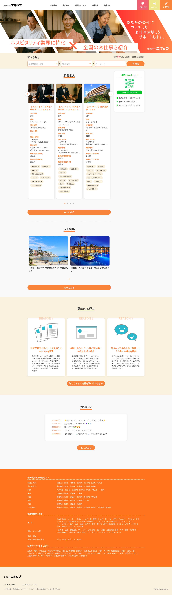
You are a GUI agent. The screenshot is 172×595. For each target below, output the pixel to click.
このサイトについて (29, 584)
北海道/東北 (32, 483)
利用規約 (16, 589)
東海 (29, 493)
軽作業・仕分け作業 (64, 539)
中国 (29, 500)
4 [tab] (73, 204)
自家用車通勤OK (60, 555)
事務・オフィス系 (34, 531)
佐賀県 (66, 507)
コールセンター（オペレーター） (109, 532)
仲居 (78, 521)
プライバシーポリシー (28, 589)
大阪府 (72, 497)
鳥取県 (59, 500)
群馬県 (88, 490)
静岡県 (59, 493)
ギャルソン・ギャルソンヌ (128, 519)
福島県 (99, 483)
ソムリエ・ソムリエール (66, 521)
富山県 (79, 486)
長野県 (66, 486)
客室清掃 (111, 524)
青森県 (66, 483)
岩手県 (72, 483)
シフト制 (106, 553)
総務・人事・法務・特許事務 (125, 530)
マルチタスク (62, 519)
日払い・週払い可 (127, 551)
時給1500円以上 (40, 551)
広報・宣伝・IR (74, 532)
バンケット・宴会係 (75, 526)
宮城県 (79, 483)
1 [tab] (65, 204)
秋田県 (86, 483)
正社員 (29, 551)
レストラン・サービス (108, 519)
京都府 (66, 497)
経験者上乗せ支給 (90, 551)
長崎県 (72, 507)
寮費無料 (79, 551)
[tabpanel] (41, 141)
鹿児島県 (100, 507)
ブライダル (133, 524)
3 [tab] (70, 204)
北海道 (59, 483)
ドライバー (77, 539)
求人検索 (53, 5)
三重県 (79, 493)
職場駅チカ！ (60, 553)
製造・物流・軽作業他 (36, 539)
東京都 (67, 490)
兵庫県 (79, 497)
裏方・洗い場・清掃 (99, 524)
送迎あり (84, 555)
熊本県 (79, 507)
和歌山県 (94, 497)
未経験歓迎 (115, 551)
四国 (29, 504)
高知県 (79, 504)
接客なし (115, 553)
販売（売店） (32, 536)
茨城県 (74, 490)
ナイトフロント (126, 521)
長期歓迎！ (31, 553)
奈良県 (86, 497)
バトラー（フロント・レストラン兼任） (83, 519)
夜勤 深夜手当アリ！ (128, 553)
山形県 (93, 483)
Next (110, 94)
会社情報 (107, 5)
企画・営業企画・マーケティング (77, 530)
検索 (137, 63)
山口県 (86, 500)
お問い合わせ (56, 589)
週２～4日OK (104, 551)
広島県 (79, 500)
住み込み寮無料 (68, 551)
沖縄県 (108, 507)
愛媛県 (72, 504)
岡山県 (72, 500)
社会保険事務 (62, 532)
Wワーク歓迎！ (46, 555)
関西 (29, 497)
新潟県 (72, 486)
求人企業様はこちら (43, 589)
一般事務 (60, 530)
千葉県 (101, 490)
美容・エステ (85, 524)
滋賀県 (59, 497)
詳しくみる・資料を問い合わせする (86, 383)
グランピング (122, 524)
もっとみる (69, 212)
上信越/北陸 (32, 486)
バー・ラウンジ (62, 524)
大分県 (86, 507)
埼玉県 (94, 490)
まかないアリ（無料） (75, 553)
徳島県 (59, 504)
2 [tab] (68, 204)
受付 (83, 532)
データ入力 (91, 532)
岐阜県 (66, 493)
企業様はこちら (80, 5)
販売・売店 (74, 524)
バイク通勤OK (73, 555)
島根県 (66, 500)
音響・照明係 (62, 526)
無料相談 (95, 5)
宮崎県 (93, 507)
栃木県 (81, 490)
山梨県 (59, 486)
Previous (27, 94)
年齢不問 (50, 553)
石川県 (86, 486)
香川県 (66, 504)
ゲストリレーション (111, 521)
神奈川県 (60, 490)
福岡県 (59, 507)
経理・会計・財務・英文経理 (102, 530)
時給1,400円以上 (54, 551)
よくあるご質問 (9, 584)
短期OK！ (41, 553)
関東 (29, 490)
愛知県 (72, 493)
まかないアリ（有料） (93, 553)
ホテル (30, 522)
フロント (98, 521)
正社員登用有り (33, 555)
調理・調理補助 (87, 521)
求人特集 (65, 5)
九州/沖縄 (31, 507)
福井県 (93, 486)
